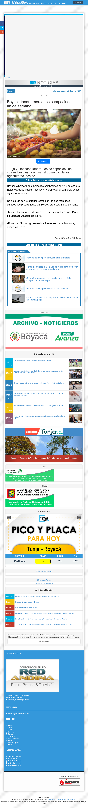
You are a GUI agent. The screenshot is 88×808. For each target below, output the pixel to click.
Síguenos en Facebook (44, 571)
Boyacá (10, 725)
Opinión (16, 742)
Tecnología (11, 736)
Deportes (11, 732)
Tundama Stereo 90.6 (15, 756)
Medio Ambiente (13, 738)
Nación (10, 728)
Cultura (10, 734)
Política (10, 742)
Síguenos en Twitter (44, 580)
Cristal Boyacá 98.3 (14, 765)
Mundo (10, 730)
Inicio (9, 78)
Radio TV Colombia (14, 761)
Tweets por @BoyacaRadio (44, 583)
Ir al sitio (45, 641)
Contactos (78, 3)
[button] (11, 449)
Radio (11, 745)
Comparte (44, 161)
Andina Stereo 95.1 (14, 763)
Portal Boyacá (12, 759)
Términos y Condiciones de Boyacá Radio (62, 799)
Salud (10, 740)
